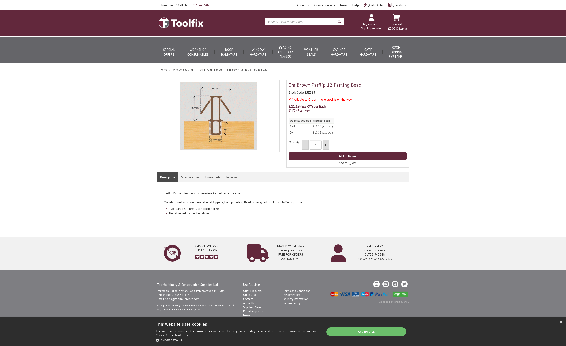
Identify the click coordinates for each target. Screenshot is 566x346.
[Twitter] (404, 284)
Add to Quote (348, 163)
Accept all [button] (366, 331)
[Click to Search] (339, 21)
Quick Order (375, 5)
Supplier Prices (252, 307)
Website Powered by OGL (394, 301)
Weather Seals (311, 52)
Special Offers (169, 52)
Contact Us (250, 299)
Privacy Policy (291, 295)
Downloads (212, 177)
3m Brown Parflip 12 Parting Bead (247, 69)
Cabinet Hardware (339, 52)
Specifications (190, 177)
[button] (238, 340)
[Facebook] (395, 284)
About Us (303, 5)
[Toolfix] (181, 19)
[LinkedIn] (385, 284)
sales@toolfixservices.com (182, 299)
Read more (181, 335)
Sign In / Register (371, 28)
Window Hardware (258, 52)
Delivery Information (295, 299)
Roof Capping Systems (396, 52)
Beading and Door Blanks (285, 52)
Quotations (399, 5)
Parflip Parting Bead (210, 69)
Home (164, 69)
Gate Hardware (368, 52)
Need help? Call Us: (185, 5)
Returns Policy (291, 303)
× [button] (561, 322)
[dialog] (283, 331)
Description (167, 177)
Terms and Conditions (296, 291)
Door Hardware (229, 52)
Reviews (231, 177)
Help (355, 5)
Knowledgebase (324, 5)
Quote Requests (253, 291)
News (344, 5)
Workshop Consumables (197, 52)
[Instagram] (376, 284)
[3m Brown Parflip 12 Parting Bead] (218, 116)
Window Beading (183, 69)
